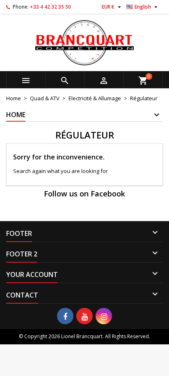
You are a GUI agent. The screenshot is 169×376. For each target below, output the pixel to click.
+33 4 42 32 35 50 (50, 6)
